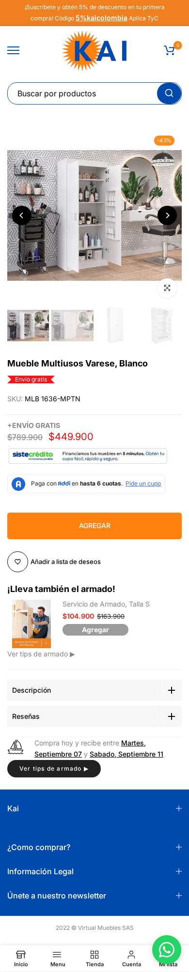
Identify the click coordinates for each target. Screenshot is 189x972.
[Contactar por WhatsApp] (166, 949)
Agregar (95, 629)
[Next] (167, 215)
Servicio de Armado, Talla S (106, 604)
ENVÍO (23, 425)
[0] (169, 50)
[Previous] (22, 215)
